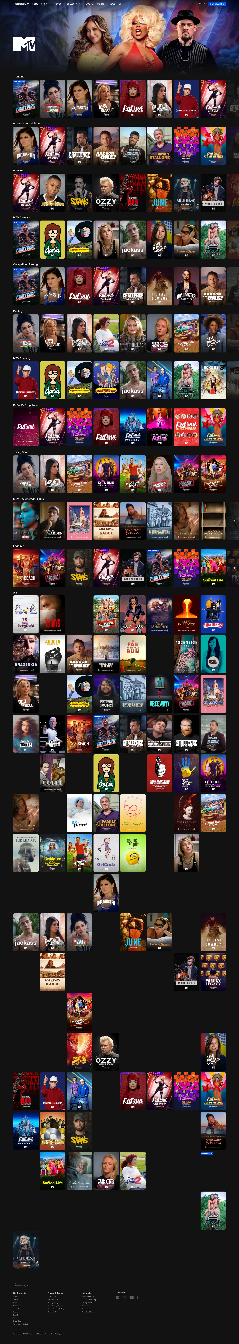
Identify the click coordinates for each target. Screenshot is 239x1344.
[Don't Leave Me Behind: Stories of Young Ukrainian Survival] (186, 773)
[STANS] (79, 1131)
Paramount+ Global (20, 1324)
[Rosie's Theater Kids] (106, 1091)
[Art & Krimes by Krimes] (106, 654)
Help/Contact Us (88, 1297)
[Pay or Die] (159, 1052)
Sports (15, 1312)
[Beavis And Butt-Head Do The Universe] (52, 694)
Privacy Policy (53, 1303)
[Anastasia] (26, 654)
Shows (15, 1300)
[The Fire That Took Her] (186, 813)
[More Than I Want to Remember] (159, 1012)
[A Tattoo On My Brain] (79, 1171)
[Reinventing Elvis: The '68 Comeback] (26, 1091)
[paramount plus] (21, 4)
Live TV (89, 4)
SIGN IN (201, 4)
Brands (16, 1315)
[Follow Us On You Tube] (132, 1297)
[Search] (120, 4)
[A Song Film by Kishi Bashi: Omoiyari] (213, 1131)
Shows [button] (45, 4)
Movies (16, 1303)
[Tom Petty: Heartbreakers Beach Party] (79, 1211)
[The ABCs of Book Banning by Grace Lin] (79, 614)
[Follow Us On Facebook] (117, 1297)
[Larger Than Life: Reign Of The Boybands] (186, 932)
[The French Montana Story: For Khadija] (26, 853)
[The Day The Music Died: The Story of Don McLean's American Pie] (159, 773)
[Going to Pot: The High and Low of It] (133, 853)
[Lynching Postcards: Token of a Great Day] (133, 972)
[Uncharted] (159, 1211)
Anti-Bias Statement (89, 1312)
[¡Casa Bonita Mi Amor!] (213, 694)
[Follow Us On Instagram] (138, 1297)
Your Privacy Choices (56, 1306)
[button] (26, 99)
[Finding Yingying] (159, 813)
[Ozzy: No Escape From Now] (106, 1052)
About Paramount (88, 1309)
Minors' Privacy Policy (56, 1309)
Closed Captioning (89, 1300)
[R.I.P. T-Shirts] (186, 1052)
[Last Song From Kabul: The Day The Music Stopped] (52, 972)
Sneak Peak (17, 1321)
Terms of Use (52, 1297)
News (112, 4)
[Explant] (79, 813)
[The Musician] (186, 1012)
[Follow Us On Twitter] (124, 1297)
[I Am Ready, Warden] (79, 893)
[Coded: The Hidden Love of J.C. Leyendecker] (52, 773)
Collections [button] (74, 4)
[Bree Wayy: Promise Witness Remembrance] (159, 694)
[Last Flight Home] (26, 972)
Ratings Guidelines (89, 1303)
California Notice (54, 1312)
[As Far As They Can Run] (133, 654)
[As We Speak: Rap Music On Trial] (159, 654)
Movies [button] (58, 4)
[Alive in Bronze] (186, 614)
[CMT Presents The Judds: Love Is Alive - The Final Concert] (106, 932)
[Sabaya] (106, 1131)
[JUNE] (133, 932)
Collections (17, 1306)
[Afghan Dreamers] (159, 614)
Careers (85, 1306)
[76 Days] (52, 614)
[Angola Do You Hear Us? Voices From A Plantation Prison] (52, 654)
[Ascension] (186, 654)
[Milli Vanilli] (133, 1012)
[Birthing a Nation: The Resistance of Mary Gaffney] (133, 694)
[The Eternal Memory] (26, 813)
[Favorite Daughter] (133, 813)
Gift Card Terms (53, 1300)
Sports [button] (101, 4)
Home (35, 4)
